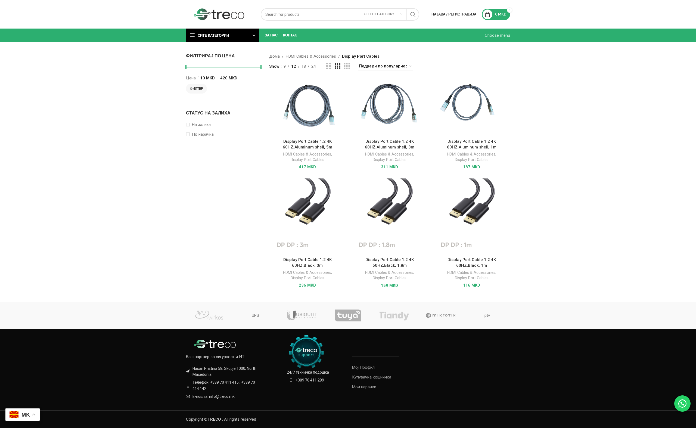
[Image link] (216, 343)
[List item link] (223, 385)
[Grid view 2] (328, 66)
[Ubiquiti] (302, 315)
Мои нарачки (364, 386)
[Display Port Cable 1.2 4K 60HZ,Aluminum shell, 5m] (307, 107)
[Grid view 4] (347, 66)
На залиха (201, 124)
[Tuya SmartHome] (348, 315)
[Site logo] (219, 13)
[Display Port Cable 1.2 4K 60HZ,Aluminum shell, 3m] (389, 107)
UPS (255, 315)
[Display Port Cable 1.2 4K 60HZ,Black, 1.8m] (389, 216)
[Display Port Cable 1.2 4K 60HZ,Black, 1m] (471, 216)
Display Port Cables (307, 159)
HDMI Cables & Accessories (311, 56)
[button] (682, 403)
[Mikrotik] (440, 315)
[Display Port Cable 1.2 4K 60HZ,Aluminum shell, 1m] (471, 107)
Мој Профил (363, 367)
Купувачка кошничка (371, 377)
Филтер (196, 89)
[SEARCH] (413, 14)
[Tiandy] (394, 315)
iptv (487, 315)
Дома (274, 56)
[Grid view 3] (337, 66)
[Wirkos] (209, 315)
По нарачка (203, 134)
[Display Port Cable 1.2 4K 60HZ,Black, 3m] (307, 216)
